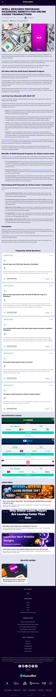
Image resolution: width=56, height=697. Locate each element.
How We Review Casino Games (28, 612)
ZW (27, 669)
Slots (28, 610)
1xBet (28, 593)
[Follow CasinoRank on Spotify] (33, 666)
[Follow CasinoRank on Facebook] (19, 666)
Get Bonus (28, 432)
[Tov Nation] (16, 683)
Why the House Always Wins (28, 622)
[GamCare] (34, 683)
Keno (28, 605)
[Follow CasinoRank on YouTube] (29, 666)
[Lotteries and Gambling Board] (7, 683)
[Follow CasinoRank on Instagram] (23, 666)
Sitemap (43, 695)
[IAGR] (44, 683)
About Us (28, 641)
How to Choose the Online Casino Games (28, 624)
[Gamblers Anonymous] (25, 683)
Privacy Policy (28, 651)
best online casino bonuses (26, 90)
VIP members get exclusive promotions (27, 139)
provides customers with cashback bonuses (40, 169)
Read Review (28, 435)
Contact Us (28, 643)
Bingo (28, 602)
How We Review (28, 646)
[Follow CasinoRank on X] (26, 666)
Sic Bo (28, 607)
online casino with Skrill (7, 141)
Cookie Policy (30, 695)
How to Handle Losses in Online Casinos (28, 632)
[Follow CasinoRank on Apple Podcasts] (36, 666)
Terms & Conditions (14, 695)
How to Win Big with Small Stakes (28, 627)
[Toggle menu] (2, 1)
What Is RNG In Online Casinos (28, 629)
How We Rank (28, 648)
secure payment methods (12, 156)
